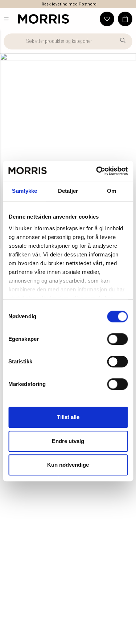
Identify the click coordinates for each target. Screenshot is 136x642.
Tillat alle (68, 417)
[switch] (117, 339)
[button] (6, 18)
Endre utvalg (68, 441)
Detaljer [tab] (68, 191)
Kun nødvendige (68, 465)
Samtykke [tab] (24, 191)
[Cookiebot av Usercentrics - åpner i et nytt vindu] (97, 171)
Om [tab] (111, 191)
